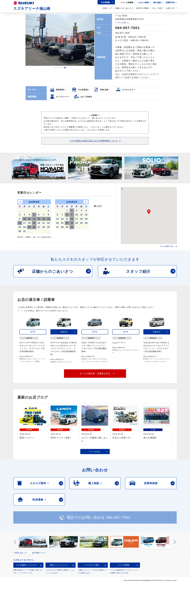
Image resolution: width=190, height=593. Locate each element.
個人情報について (39, 553)
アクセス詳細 (120, 23)
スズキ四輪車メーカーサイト (27, 565)
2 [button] (57, 67)
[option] (59, 40)
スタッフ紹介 (157, 8)
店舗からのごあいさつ (124, 8)
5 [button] (65, 67)
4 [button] (62, 67)
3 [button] (59, 67)
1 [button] (54, 67)
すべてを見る (95, 451)
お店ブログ (170, 8)
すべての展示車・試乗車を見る (95, 373)
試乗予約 (63, 332)
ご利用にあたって (20, 553)
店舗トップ (107, 8)
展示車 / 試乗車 (142, 8)
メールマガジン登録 (91, 565)
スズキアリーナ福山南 (31, 8)
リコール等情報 (123, 565)
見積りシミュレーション (59, 565)
